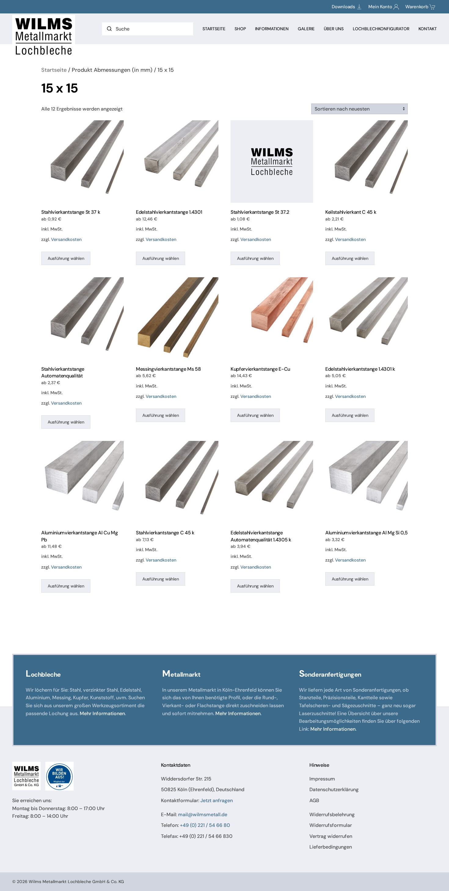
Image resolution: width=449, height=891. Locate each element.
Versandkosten (66, 239)
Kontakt (427, 28)
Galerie (306, 28)
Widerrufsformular (330, 825)
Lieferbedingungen (330, 847)
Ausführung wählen (66, 258)
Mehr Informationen (102, 713)
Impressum (322, 779)
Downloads (343, 7)
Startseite (214, 28)
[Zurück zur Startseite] (44, 36)
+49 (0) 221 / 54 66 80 (205, 825)
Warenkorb (416, 7)
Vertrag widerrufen (330, 836)
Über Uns (334, 28)
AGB (314, 800)
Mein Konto (380, 7)
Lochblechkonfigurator (381, 28)
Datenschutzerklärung (334, 789)
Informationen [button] (272, 28)
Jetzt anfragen (216, 800)
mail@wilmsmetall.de (202, 814)
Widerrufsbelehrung (332, 814)
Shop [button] (240, 28)
